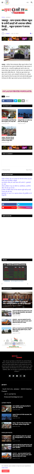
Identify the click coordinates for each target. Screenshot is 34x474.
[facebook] (9, 204)
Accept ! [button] (5, 471)
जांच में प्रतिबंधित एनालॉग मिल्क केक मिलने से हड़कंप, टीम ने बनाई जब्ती (9, 120)
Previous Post (6, 170)
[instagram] (20, 376)
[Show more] (26, 100)
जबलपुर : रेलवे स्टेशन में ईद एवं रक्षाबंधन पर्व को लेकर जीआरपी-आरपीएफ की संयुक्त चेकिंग (8, 139)
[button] (2, 2)
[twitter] (24, 204)
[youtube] (17, 376)
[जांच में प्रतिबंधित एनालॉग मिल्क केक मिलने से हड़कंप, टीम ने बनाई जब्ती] (6, 408)
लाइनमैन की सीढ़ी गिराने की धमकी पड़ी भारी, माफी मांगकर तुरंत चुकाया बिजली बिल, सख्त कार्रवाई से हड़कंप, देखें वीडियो (22, 312)
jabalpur (8, 17)
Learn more (5, 467)
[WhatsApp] (19, 100)
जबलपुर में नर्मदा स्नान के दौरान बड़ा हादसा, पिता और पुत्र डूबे (25, 120)
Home (3, 17)
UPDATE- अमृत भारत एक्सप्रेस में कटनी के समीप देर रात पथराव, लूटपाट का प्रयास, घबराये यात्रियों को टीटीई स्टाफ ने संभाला (21, 321)
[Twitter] (15, 100)
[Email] (23, 100)
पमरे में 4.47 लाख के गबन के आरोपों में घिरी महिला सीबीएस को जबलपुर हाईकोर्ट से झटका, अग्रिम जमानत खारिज (22, 329)
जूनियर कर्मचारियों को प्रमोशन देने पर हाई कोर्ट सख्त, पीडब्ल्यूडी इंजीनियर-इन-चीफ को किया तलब (21, 437)
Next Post (28, 170)
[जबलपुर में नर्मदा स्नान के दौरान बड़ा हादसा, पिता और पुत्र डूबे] (6, 417)
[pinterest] (24, 376)
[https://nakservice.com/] (9, 210)
